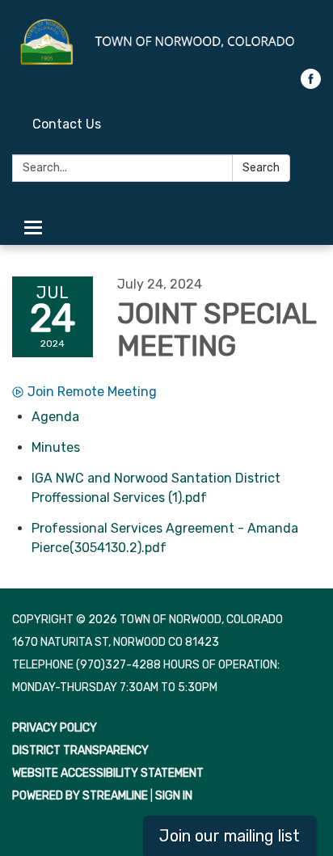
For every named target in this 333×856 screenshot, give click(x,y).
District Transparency (80, 750)
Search (261, 168)
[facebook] (311, 84)
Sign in (173, 796)
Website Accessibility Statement (108, 773)
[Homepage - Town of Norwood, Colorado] (166, 42)
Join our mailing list (229, 835)
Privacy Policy (54, 728)
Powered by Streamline (80, 796)
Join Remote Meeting (92, 391)
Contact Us (66, 124)
